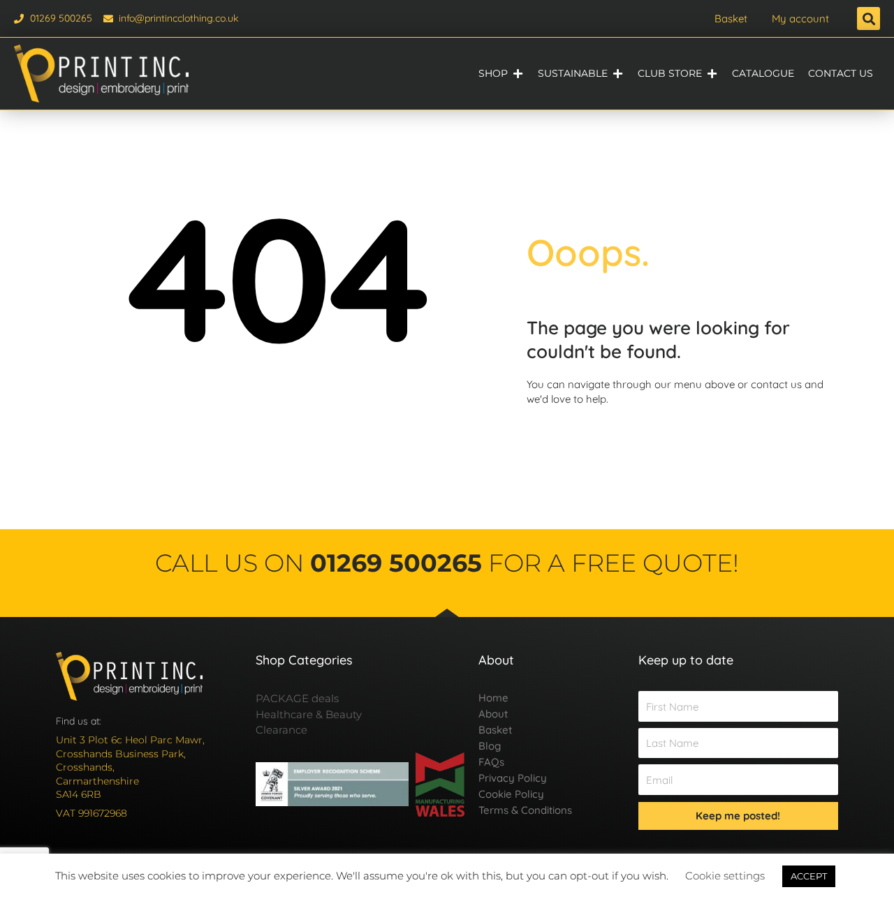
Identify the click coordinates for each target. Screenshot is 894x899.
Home (493, 697)
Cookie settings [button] (725, 875)
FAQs (491, 761)
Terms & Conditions (525, 810)
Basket (731, 18)
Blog (489, 745)
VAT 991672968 (91, 813)
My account (800, 18)
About (493, 713)
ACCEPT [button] (809, 876)
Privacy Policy (512, 778)
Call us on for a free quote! (447, 563)
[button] (868, 18)
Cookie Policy (511, 794)
